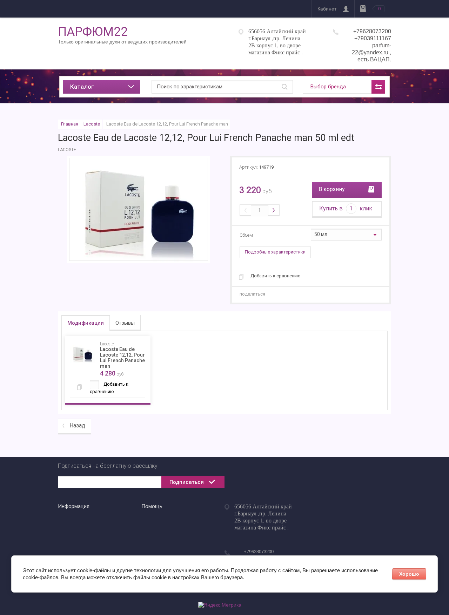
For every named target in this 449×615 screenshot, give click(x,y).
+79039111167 (372, 38)
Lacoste (91, 124)
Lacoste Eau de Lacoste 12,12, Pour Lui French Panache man (122, 357)
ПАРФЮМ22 (93, 32)
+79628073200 (372, 31)
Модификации (85, 323)
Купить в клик (345, 208)
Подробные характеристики (275, 252)
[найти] (284, 86)
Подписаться (186, 482)
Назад (77, 425)
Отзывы (125, 323)
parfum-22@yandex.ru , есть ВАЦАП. (371, 52)
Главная (69, 124)
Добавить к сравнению (275, 275)
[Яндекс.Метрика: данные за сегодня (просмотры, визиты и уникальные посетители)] (219, 605)
